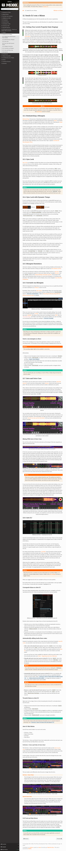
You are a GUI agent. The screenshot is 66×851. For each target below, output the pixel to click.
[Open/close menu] (0, 34)
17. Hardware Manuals (6, 61)
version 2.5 (45, 6)
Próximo (59, 838)
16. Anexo (3, 59)
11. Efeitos (3, 32)
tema (40, 847)
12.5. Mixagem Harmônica (7, 46)
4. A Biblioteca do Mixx (6, 18)
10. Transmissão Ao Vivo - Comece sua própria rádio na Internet (9, 30)
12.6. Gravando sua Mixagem (8, 48)
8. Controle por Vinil (5, 25)
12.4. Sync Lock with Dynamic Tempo (8, 44)
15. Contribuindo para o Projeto (7, 57)
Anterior (26, 838)
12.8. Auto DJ (5, 52)
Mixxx (10, 1)
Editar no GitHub (59, 10)
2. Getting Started (5, 14)
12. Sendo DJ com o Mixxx (6, 34)
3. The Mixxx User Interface (6, 16)
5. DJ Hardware (4, 20)
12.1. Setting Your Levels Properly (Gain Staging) (8, 37)
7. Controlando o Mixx (5, 23)
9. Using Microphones (5, 27)
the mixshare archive (56, 268)
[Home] (23, 10)
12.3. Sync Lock (5, 41)
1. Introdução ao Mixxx (6, 12)
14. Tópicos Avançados (6, 55)
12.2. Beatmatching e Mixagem (8, 39)
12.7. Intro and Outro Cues (7, 50)
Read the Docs (51, 847)
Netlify (29, 848)
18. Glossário (4, 63)
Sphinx (31, 847)
